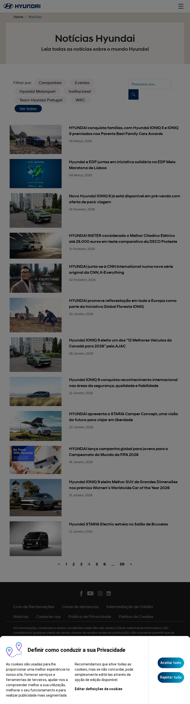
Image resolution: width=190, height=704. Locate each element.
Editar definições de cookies (98, 689)
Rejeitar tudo (171, 677)
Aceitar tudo (170, 663)
